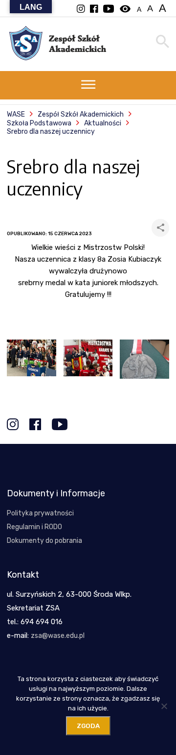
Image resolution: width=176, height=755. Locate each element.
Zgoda (88, 726)
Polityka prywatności (40, 513)
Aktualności (102, 123)
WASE (16, 114)
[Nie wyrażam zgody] (164, 706)
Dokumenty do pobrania (44, 540)
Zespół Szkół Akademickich (81, 114)
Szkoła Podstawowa (39, 123)
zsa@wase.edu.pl (58, 636)
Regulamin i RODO (34, 527)
